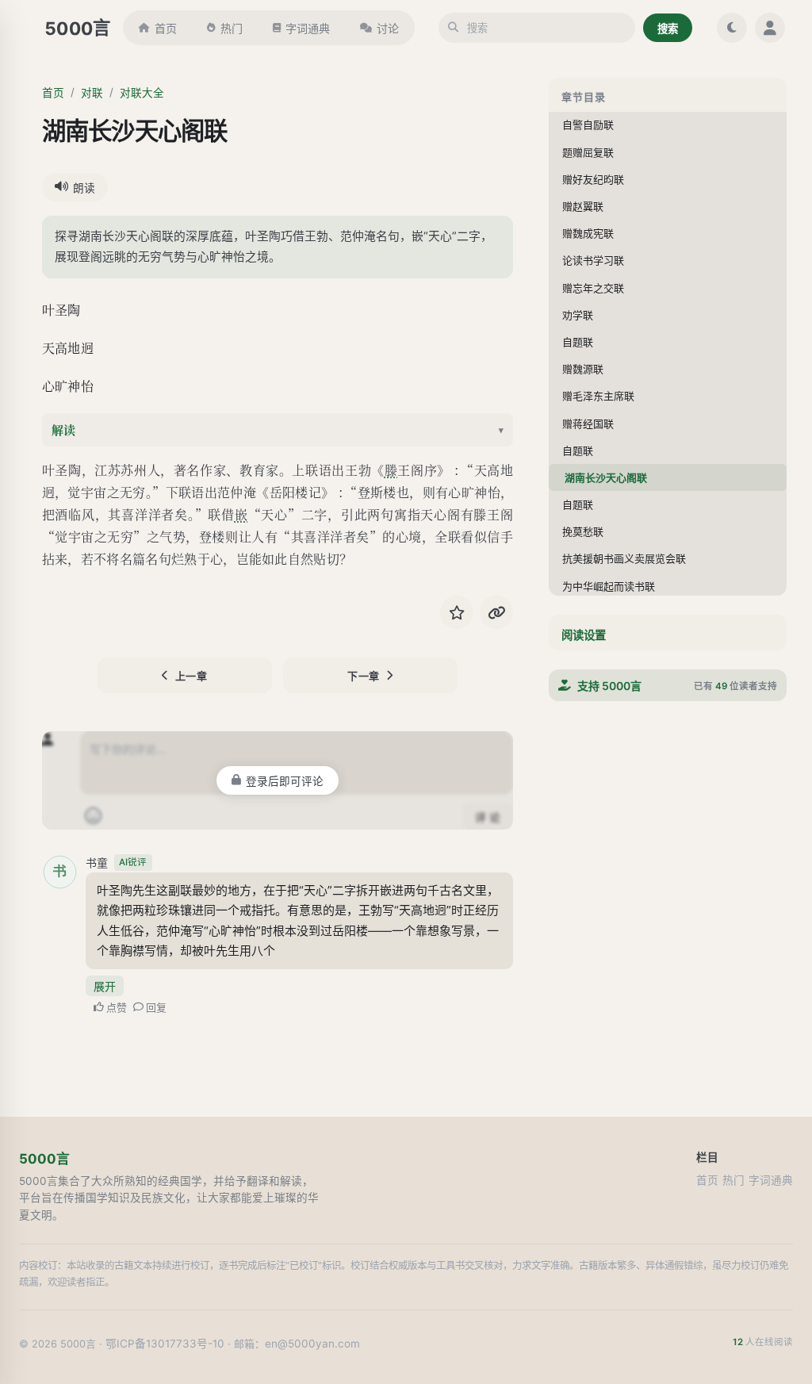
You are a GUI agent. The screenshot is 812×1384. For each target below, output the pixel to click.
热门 (231, 28)
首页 (166, 28)
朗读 (84, 188)
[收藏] (456, 612)
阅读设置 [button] (583, 635)
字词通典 (307, 28)
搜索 (667, 28)
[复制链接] (496, 612)
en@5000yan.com (312, 1343)
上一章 (191, 675)
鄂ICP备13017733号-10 (164, 1343)
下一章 (363, 675)
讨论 (388, 28)
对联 (92, 92)
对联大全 (142, 92)
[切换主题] (732, 28)
